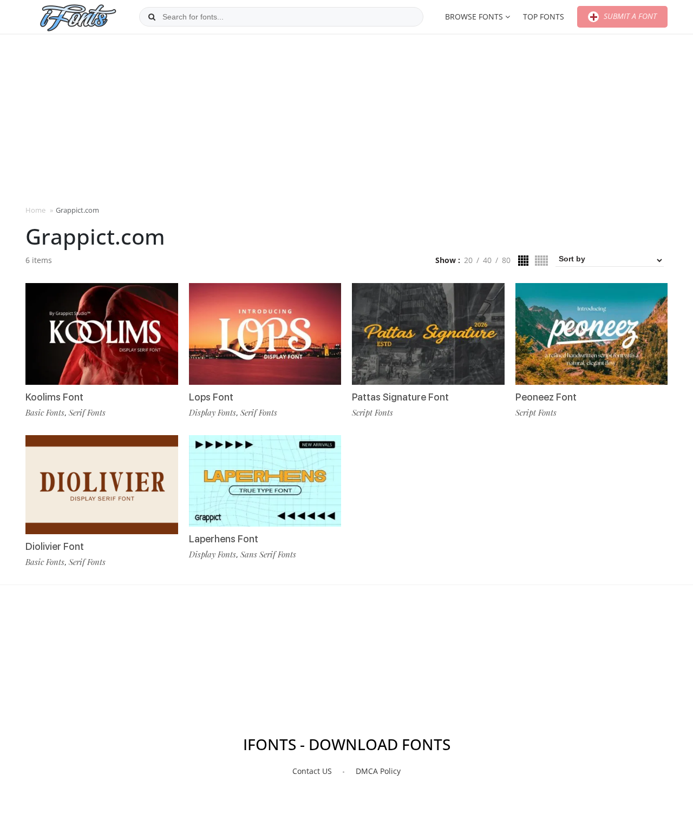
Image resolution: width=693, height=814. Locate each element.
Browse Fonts (474, 16)
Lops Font (211, 397)
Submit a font (629, 16)
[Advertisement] (346, 118)
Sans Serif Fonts (268, 554)
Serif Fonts (87, 412)
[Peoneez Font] (591, 334)
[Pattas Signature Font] (428, 334)
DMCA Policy (378, 771)
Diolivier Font (54, 546)
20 (468, 260)
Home (35, 210)
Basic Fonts (44, 412)
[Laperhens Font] (265, 481)
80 (506, 260)
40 (487, 260)
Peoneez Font (546, 397)
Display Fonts (212, 412)
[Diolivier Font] (101, 484)
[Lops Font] (265, 334)
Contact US (312, 771)
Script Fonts (372, 412)
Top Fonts (543, 16)
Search (151, 17)
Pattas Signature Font (400, 397)
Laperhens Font (223, 538)
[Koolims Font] (101, 334)
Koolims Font (54, 397)
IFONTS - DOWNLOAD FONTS (346, 744)
